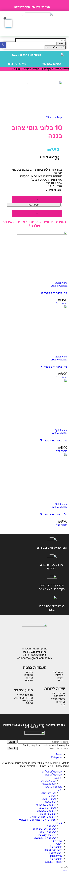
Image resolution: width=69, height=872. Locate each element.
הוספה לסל (33, 205)
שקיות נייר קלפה (47, 831)
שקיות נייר (50, 825)
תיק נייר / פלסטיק (47, 834)
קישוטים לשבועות (46, 810)
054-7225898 (17, 64)
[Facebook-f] (36, 719)
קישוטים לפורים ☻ (46, 804)
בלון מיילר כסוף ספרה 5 (53, 514)
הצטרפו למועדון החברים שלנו (32, 7)
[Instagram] (32, 719)
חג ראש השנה (48, 792)
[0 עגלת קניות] (8, 24)
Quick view (61, 282)
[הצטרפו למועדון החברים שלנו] (53, 5)
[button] (62, 24)
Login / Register (53, 861)
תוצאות (61, 43)
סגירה (66, 870)
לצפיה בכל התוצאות (55, 47)
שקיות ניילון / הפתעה (45, 837)
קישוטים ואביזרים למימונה (42, 816)
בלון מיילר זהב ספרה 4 (54, 366)
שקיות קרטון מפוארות (44, 828)
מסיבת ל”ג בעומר (47, 807)
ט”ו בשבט (50, 801)
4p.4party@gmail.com (31, 658)
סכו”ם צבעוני (49, 783)
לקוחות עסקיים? (51, 64)
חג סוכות (51, 795)
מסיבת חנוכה (49, 798)
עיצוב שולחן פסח (47, 813)
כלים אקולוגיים (48, 780)
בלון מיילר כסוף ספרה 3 (53, 440)
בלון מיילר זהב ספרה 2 (54, 293)
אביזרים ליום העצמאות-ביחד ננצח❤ (37, 819)
